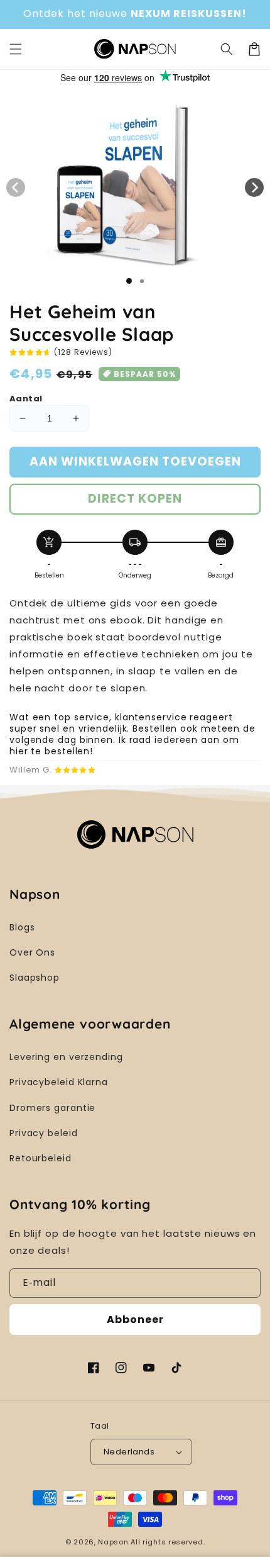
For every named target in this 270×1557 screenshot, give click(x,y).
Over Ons (32, 952)
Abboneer (135, 1319)
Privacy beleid (43, 1133)
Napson (113, 1542)
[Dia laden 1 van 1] (129, 280)
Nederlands (129, 1452)
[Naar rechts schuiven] (254, 187)
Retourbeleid (40, 1158)
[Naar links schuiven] (15, 187)
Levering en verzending (66, 1057)
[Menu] (16, 49)
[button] (226, 49)
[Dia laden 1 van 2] (142, 281)
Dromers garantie (52, 1108)
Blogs (22, 927)
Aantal (25, 399)
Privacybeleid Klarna (58, 1082)
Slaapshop (34, 977)
